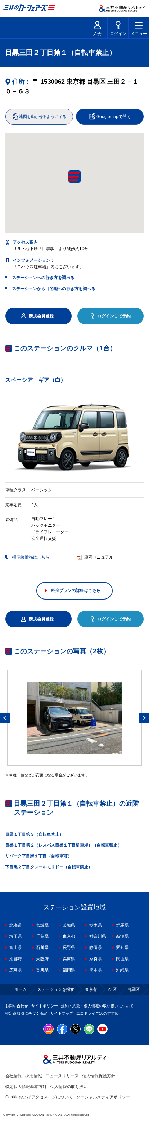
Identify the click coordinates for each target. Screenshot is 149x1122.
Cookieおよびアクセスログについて (39, 1097)
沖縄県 (122, 970)
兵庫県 (69, 959)
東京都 (69, 936)
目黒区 (133, 989)
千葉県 (42, 936)
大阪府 (42, 959)
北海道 (15, 925)
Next (144, 718)
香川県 (42, 970)
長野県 (69, 947)
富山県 (15, 947)
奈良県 (95, 959)
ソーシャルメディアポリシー (103, 1097)
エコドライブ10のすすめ (97, 1013)
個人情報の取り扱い (69, 1086)
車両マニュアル (98, 557)
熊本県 (95, 970)
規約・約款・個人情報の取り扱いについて (97, 1006)
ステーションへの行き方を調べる (43, 277)
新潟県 (122, 936)
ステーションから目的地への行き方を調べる (53, 288)
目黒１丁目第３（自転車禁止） (34, 834)
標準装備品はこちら (31, 557)
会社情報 (13, 1075)
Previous (5, 718)
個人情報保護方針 (98, 1075)
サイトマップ (61, 1013)
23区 (112, 989)
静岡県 (95, 947)
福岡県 (69, 970)
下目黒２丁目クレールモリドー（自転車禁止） (49, 867)
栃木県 (95, 925)
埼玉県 (15, 936)
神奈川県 (97, 936)
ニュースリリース (62, 1075)
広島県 (15, 970)
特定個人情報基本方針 (26, 1086)
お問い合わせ (16, 1006)
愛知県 (122, 947)
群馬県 (122, 925)
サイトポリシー (44, 1006)
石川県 (42, 947)
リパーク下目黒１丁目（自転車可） (38, 855)
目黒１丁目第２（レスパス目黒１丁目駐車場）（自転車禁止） (63, 845)
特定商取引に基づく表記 (26, 1013)
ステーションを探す (55, 989)
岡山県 (122, 959)
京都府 (15, 959)
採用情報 (33, 1075)
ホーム (20, 989)
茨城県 (69, 925)
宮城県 (42, 925)
